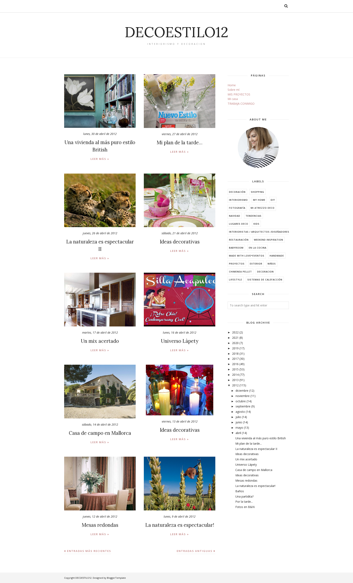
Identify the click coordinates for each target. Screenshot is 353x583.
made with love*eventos (246, 255)
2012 (235, 385)
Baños (239, 491)
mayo (239, 427)
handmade (277, 255)
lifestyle (235, 279)
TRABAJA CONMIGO (241, 103)
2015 (235, 369)
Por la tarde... (244, 501)
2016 (235, 364)
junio (239, 422)
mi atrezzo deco (263, 207)
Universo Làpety (179, 341)
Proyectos (237, 263)
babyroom (236, 247)
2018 (235, 353)
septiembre (243, 406)
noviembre (243, 396)
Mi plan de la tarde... (179, 142)
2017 (235, 359)
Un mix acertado (100, 341)
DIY (273, 199)
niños (272, 263)
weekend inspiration (268, 239)
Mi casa (233, 99)
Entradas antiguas (194, 551)
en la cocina (257, 247)
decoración (237, 191)
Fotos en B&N (245, 507)
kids (256, 223)
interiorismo (238, 199)
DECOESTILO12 (176, 32)
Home (232, 85)
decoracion (265, 271)
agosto (240, 412)
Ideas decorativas (180, 242)
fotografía (237, 207)
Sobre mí (233, 90)
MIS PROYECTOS (239, 94)
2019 (235, 348)
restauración (239, 239)
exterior (256, 263)
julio (238, 417)
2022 (235, 332)
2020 (235, 343)
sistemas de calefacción (264, 279)
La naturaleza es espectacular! (179, 525)
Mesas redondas (100, 525)
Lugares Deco (238, 223)
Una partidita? (244, 496)
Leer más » (99, 159)
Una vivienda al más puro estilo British (260, 438)
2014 (235, 375)
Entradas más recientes (89, 551)
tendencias (253, 215)
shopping (257, 191)
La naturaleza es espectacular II (256, 449)
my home (259, 199)
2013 (235, 380)
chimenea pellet (240, 271)
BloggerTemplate (116, 577)
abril (238, 433)
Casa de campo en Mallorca (100, 433)
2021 (235, 338)
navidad (234, 215)
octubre (241, 401)
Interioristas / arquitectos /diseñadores (259, 231)
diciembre (242, 390)
